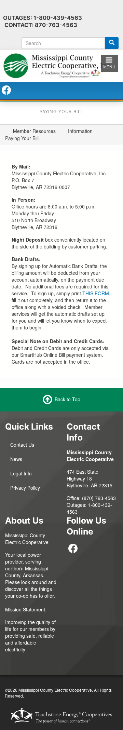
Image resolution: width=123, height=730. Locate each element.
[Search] (112, 43)
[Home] (61, 65)
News (16, 459)
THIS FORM (95, 293)
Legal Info (21, 473)
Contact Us (22, 444)
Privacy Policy (25, 487)
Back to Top (67, 399)
